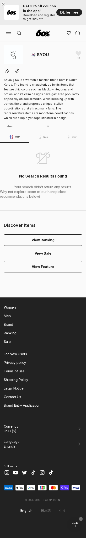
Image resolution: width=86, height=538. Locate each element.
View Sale (43, 253)
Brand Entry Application (22, 405)
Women (10, 307)
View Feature (43, 267)
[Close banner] (4, 4)
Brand (8, 324)
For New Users (15, 354)
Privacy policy (15, 362)
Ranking (10, 333)
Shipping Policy (16, 380)
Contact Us (12, 397)
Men (7, 316)
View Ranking (43, 240)
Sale (7, 342)
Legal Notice (14, 388)
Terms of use (14, 371)
